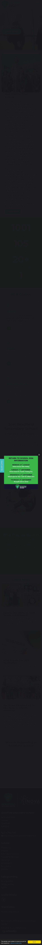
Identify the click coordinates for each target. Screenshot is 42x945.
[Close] (39, 455)
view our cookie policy (16, 943)
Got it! (34, 942)
